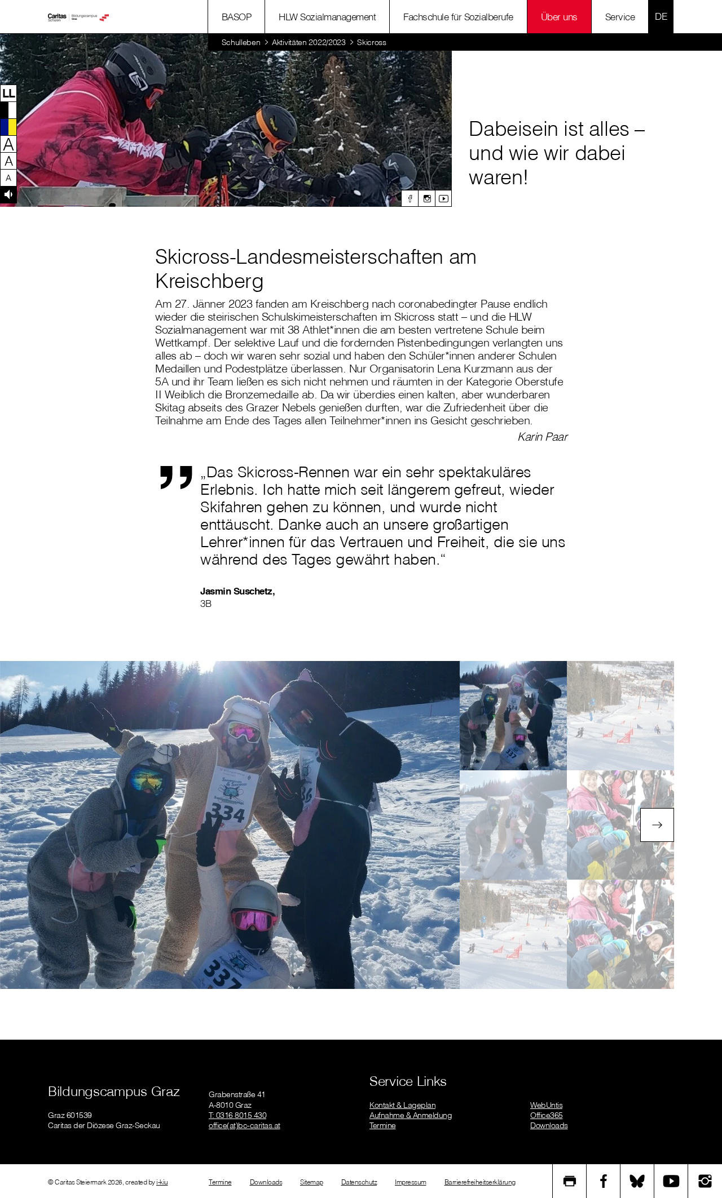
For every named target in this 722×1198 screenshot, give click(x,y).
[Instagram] (426, 198)
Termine (382, 1125)
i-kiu (162, 1182)
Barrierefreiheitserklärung (480, 1182)
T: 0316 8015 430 (237, 1115)
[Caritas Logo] (78, 17)
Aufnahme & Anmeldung (410, 1115)
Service (620, 17)
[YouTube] (671, 1181)
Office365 (546, 1115)
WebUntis (546, 1105)
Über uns (559, 17)
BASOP (237, 17)
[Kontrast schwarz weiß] (8, 109)
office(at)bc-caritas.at (244, 1125)
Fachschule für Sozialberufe (458, 17)
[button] (8, 93)
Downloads (549, 1125)
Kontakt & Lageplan (402, 1105)
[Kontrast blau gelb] (8, 126)
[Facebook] (409, 198)
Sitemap (311, 1182)
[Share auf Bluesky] (637, 1181)
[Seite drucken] (570, 1181)
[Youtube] (443, 198)
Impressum (410, 1182)
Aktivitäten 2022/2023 (309, 42)
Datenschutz (359, 1182)
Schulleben (241, 42)
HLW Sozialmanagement (327, 17)
